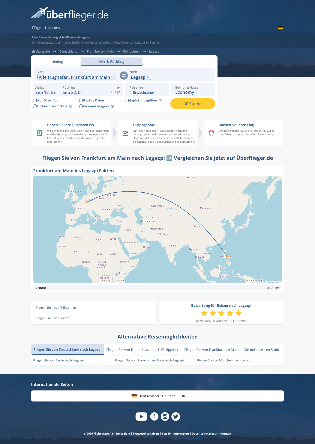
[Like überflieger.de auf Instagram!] (165, 416)
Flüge (36, 27)
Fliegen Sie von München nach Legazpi (224, 360)
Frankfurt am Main (100, 51)
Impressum (181, 433)
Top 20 (166, 433)
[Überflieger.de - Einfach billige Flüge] (69, 14)
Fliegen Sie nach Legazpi (52, 318)
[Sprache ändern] (280, 27)
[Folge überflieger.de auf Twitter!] (175, 416)
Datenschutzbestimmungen (211, 433)
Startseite (43, 51)
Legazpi (154, 51)
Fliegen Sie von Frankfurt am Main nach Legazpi (149, 360)
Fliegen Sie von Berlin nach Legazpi (58, 360)
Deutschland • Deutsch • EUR (161, 396)
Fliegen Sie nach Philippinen (55, 307)
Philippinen (131, 51)
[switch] (124, 75)
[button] (73, 89)
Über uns (52, 27)
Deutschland (68, 51)
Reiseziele (123, 433)
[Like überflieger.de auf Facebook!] (154, 416)
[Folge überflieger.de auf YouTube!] (141, 416)
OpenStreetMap (266, 282)
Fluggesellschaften (146, 433)
